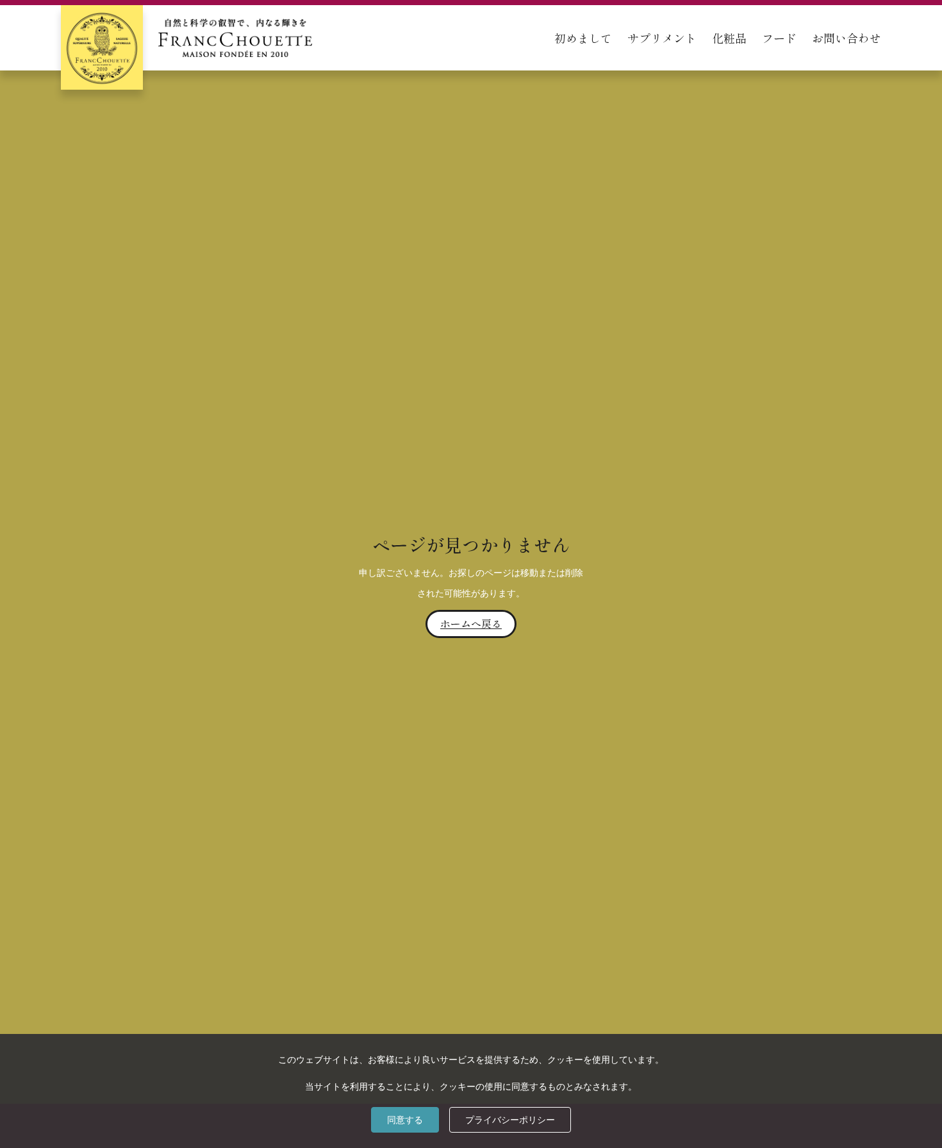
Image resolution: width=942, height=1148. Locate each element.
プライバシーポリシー (510, 1120)
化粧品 (729, 37)
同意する (405, 1120)
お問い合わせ (846, 37)
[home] (186, 38)
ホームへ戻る (471, 623)
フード (779, 37)
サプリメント (662, 37)
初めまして (583, 37)
